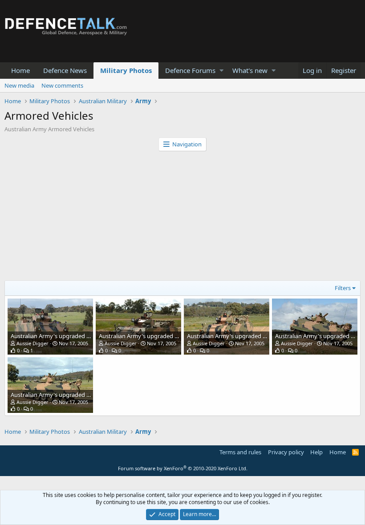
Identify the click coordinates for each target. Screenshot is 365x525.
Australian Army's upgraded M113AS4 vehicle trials (78, 395)
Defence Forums (190, 70)
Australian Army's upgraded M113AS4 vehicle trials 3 (256, 336)
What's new (250, 70)
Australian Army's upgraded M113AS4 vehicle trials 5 (80, 336)
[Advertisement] (182, 218)
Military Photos (126, 70)
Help (316, 452)
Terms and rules (240, 452)
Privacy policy (286, 452)
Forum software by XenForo (182, 468)
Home (20, 70)
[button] (221, 70)
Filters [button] (343, 288)
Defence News (65, 70)
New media (19, 85)
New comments (62, 85)
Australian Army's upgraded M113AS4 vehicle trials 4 (168, 336)
